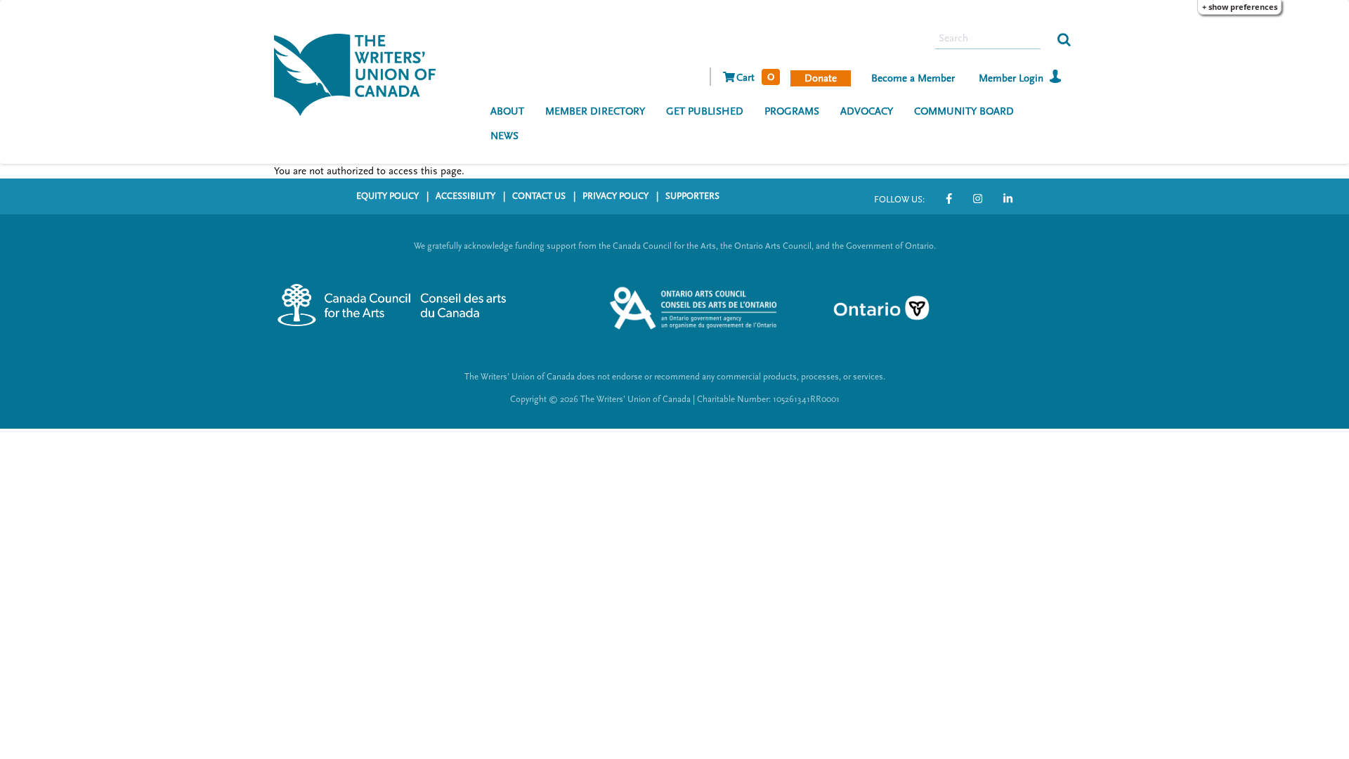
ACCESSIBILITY (465, 196)
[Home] (360, 73)
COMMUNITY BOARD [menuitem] (964, 111)
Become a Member (913, 78)
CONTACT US (539, 196)
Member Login (1011, 78)
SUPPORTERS (692, 196)
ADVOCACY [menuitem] (866, 111)
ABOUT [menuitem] (507, 111)
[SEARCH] (1064, 39)
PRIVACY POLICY (615, 196)
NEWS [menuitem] (504, 136)
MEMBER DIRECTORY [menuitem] (595, 111)
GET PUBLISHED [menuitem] (704, 111)
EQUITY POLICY (387, 196)
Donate (820, 78)
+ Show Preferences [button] (1239, 6)
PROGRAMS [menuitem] (791, 111)
